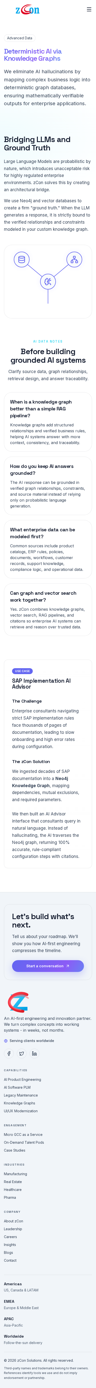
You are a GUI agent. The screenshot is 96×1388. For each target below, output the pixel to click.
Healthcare (13, 1189)
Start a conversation (45, 966)
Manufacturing (15, 1174)
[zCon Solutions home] (20, 1003)
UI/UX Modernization (21, 1111)
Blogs (8, 1252)
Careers (10, 1237)
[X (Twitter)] (22, 1053)
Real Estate (13, 1182)
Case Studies (14, 1150)
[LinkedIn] (34, 1053)
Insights (10, 1245)
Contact (10, 1260)
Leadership (13, 1229)
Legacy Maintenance (21, 1095)
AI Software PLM (17, 1087)
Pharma (10, 1197)
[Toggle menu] (89, 9)
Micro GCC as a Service (23, 1134)
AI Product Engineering (22, 1079)
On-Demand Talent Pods (24, 1142)
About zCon (13, 1221)
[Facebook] (9, 1053)
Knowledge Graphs (19, 1103)
